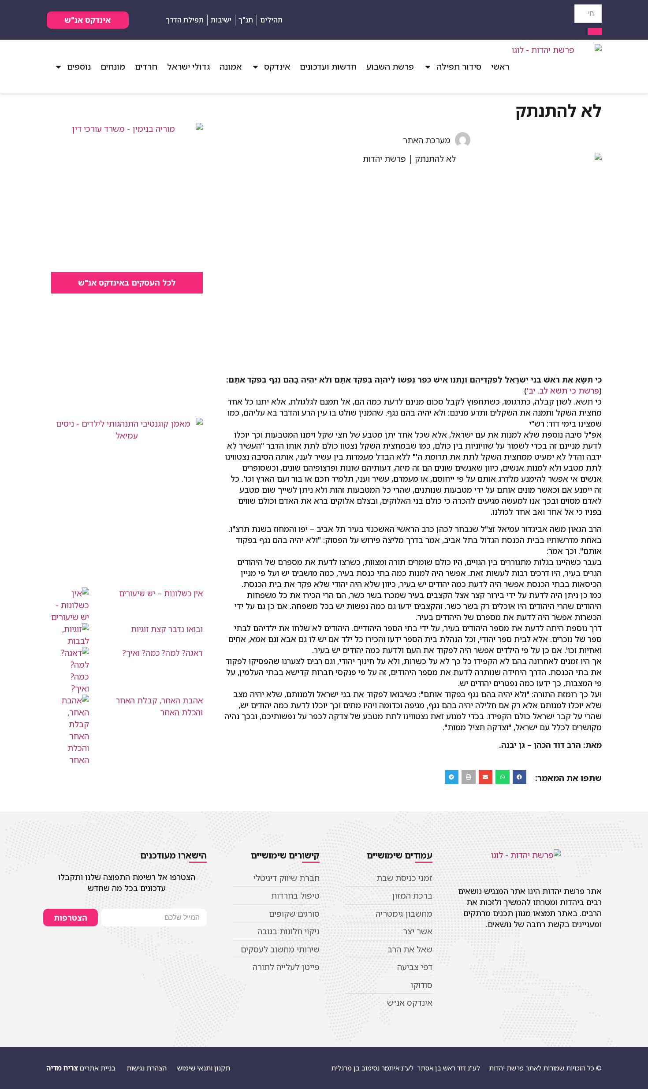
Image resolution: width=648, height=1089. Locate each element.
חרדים (146, 66)
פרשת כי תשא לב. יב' (563, 390)
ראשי (500, 66)
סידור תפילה (458, 66)
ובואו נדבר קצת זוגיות (167, 629)
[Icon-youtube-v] (553, 20)
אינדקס (277, 66)
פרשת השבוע (390, 66)
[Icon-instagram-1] (537, 20)
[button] (520, 777)
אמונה (231, 66)
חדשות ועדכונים (328, 66)
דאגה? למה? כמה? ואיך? (163, 652)
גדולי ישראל (188, 66)
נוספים (79, 66)
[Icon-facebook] (568, 20)
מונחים (113, 66)
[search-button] (595, 31)
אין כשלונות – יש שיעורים (161, 593)
